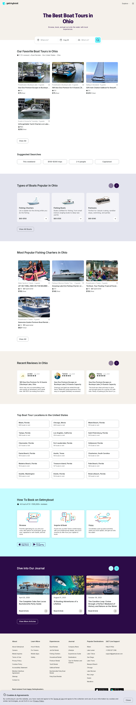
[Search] (98, 40)
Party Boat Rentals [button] (56, 676)
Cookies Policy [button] (17, 664)
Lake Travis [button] (91, 661)
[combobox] (46, 40)
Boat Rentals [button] (54, 647)
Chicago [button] (90, 667)
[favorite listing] (49, 85)
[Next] (116, 185)
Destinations (72, 657)
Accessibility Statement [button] (19, 667)
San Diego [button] (90, 657)
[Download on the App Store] (23, 544)
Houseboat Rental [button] (55, 657)
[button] (36, 55)
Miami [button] (89, 647)
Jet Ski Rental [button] (54, 650)
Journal (71, 641)
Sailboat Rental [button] (54, 667)
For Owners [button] (35, 650)
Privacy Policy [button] (38, 701)
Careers (15, 650)
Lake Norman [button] (91, 671)
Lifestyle (71, 650)
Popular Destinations (95, 641)
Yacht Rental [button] (54, 664)
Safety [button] (33, 657)
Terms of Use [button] (58, 699)
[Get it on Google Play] (38, 544)
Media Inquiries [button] (17, 654)
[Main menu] (133, 3)
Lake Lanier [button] (91, 650)
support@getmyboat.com (114, 654)
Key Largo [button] (90, 674)
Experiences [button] (54, 641)
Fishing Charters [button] (55, 654)
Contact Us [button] (15, 680)
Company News (73, 647)
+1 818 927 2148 (111, 650)
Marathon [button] (90, 681)
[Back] (111, 185)
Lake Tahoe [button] (91, 654)
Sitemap (15, 676)
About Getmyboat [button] (18, 647)
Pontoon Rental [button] (55, 661)
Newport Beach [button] (92, 664)
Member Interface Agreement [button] (18, 672)
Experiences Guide (74, 654)
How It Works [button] (35, 647)
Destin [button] (89, 678)
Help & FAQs (110, 647)
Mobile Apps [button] (35, 654)
